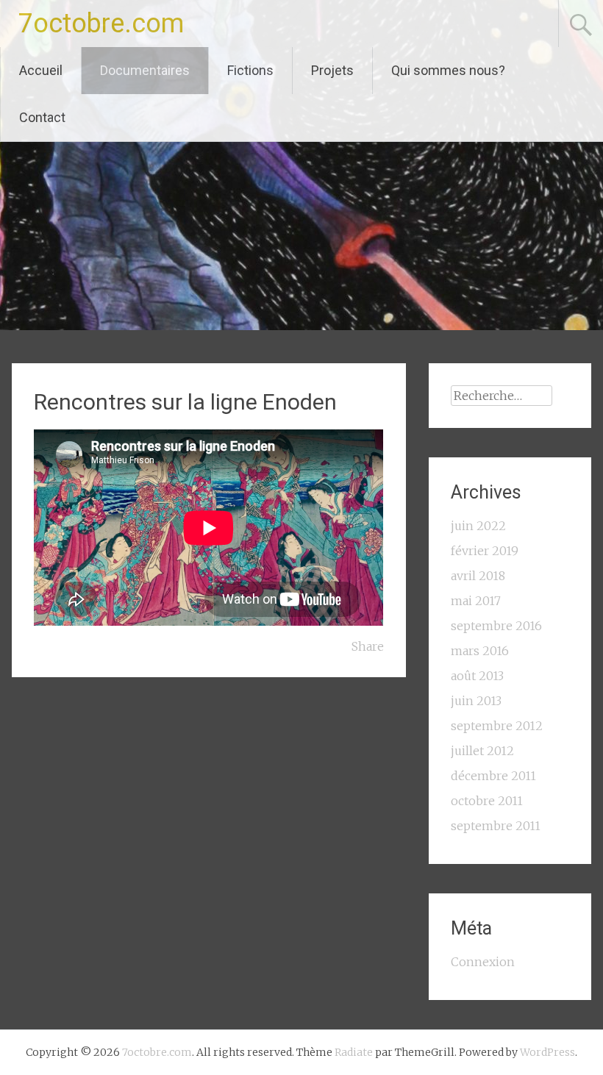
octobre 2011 (487, 800)
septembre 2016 (496, 625)
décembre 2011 (493, 775)
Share (368, 646)
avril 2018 (478, 575)
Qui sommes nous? (448, 70)
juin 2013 (476, 700)
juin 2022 (478, 525)
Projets (332, 70)
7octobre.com (101, 23)
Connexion (483, 961)
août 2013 (477, 675)
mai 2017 (476, 600)
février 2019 (484, 550)
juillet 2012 (482, 750)
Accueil (41, 70)
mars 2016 (480, 650)
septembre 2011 (495, 825)
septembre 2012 (497, 725)
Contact (42, 117)
